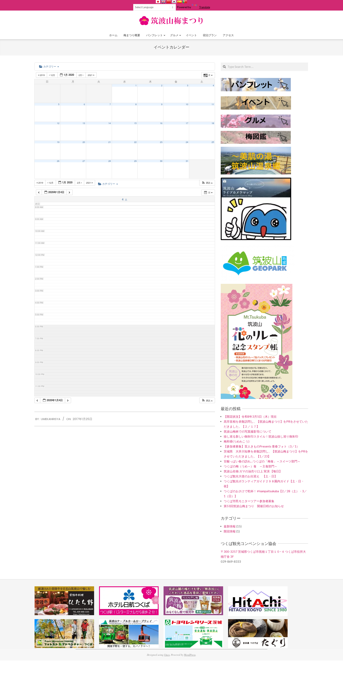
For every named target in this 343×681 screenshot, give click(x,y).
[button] (207, 182)
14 (109, 123)
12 (58, 123)
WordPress (190, 655)
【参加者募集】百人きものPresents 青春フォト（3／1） (261, 446)
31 (187, 161)
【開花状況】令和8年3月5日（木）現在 (250, 416)
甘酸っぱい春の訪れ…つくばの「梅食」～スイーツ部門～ (262, 461)
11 (213, 104)
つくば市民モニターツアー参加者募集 (249, 501)
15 (135, 123)
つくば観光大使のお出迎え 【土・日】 (250, 476)
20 (84, 142)
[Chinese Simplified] (169, 1)
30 (161, 161)
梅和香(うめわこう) (236, 441)
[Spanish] (179, 1)
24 (187, 142)
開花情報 (230, 531)
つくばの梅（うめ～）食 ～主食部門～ (250, 466)
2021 (90, 75)
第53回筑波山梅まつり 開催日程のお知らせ (254, 506)
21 (109, 142)
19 (58, 142)
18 (213, 123)
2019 (42, 75)
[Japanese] (158, 1)
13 (84, 123)
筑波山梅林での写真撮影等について (247, 431)
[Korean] (174, 1)
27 (84, 161)
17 (187, 123)
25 (213, 142)
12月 (53, 75)
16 (161, 123)
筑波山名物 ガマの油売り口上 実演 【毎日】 (253, 471)
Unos (167, 655)
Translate (204, 7)
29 (135, 161)
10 (187, 104)
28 (109, 161)
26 (58, 161)
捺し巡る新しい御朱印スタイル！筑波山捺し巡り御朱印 (261, 436)
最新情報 (230, 526)
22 (135, 142)
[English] (163, 1)
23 (161, 142)
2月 (81, 75)
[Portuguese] (185, 1)
